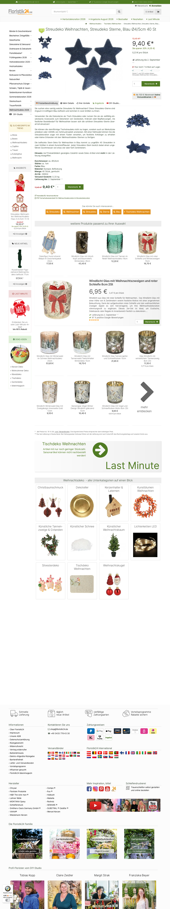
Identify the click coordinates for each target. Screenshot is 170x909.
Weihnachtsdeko (95, 24)
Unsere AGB (15, 736)
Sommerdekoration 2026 (20, 97)
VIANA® (13, 811)
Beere (14, 139)
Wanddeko (16, 374)
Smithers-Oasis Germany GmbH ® (25, 808)
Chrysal (13, 788)
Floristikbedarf (15, 53)
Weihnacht (17, 158)
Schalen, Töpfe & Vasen (19, 88)
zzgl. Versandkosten (62, 432)
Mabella (50, 798)
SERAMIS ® (52, 805)
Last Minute (153, 19)
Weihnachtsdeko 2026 (19, 110)
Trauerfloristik (15, 105)
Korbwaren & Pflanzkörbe (20, 75)
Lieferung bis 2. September (66, 2)
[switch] (7, 900)
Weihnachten (72, 211)
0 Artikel (149, 12)
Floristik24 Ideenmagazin (21, 773)
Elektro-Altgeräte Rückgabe (22, 756)
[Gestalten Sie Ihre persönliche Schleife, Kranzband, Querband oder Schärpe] (27, 844)
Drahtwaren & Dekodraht (20, 49)
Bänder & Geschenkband (20, 31)
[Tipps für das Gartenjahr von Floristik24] (64, 844)
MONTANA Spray (17, 801)
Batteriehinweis (17, 753)
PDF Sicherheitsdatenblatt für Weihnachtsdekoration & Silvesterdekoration (63, 198)
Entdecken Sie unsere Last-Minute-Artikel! (20, 325)
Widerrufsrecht (16, 746)
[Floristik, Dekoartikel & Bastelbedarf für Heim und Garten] (22, 12)
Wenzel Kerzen (53, 811)
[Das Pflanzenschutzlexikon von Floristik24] (102, 844)
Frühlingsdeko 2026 (18, 57)
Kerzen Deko (17, 367)
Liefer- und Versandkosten (22, 763)
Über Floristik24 (17, 729)
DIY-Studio (18, 114)
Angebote (99, 103)
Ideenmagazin (17, 386)
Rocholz (50, 801)
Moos (14, 135)
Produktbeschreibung (48, 103)
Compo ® (51, 788)
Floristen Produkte (18, 791)
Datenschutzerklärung (19, 739)
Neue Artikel (21, 243)
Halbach (51, 795)
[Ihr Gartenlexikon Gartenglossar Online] (139, 844)
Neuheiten (137, 19)
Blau (118, 211)
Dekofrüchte (14, 40)
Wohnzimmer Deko (19, 370)
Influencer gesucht (18, 770)
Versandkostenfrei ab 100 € (28, 2)
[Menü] (11, 886)
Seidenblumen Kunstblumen (20, 92)
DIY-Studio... (114, 103)
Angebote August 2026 (101, 19)
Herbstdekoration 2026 (73, 19)
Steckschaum (15, 101)
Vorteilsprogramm (18, 766)
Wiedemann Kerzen (18, 815)
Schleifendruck (16, 805)
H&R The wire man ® (19, 795)
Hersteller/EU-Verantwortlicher (47, 196)
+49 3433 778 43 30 (60, 733)
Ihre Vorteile (84, 103)
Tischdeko (16, 378)
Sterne (105, 211)
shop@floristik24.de (59, 729)
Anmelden (156, 6)
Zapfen (15, 146)
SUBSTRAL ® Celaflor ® (57, 808)
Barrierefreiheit (16, 759)
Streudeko (54, 211)
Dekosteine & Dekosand (19, 44)
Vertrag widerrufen (18, 749)
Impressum (15, 733)
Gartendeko (16, 382)
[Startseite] (86, 24)
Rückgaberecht (16, 743)
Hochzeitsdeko (15, 66)
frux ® (49, 791)
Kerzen (12, 70)
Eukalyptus (17, 154)
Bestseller (123, 19)
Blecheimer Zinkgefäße (19, 35)
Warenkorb (142, 6)
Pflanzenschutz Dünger (19, 84)
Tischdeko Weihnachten (112, 24)
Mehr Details (68, 103)
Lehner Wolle (15, 798)
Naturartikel (14, 79)
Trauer (15, 150)
